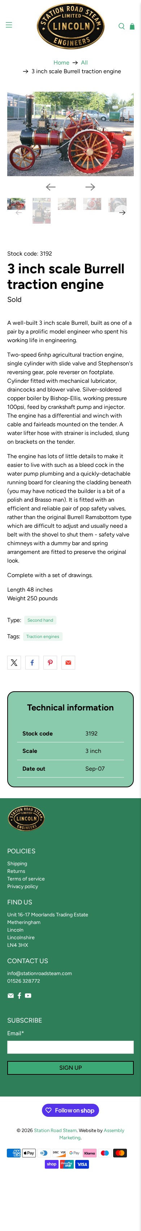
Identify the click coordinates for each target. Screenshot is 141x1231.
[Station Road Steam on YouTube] (28, 997)
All (84, 63)
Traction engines (42, 636)
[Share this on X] (14, 663)
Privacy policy (22, 886)
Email (15, 1033)
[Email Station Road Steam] (10, 997)
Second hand (40, 620)
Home (61, 63)
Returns (16, 871)
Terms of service (26, 879)
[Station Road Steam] (70, 26)
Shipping (17, 864)
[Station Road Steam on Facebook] (19, 997)
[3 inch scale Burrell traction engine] (70, 134)
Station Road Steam (55, 1130)
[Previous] (50, 187)
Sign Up (70, 1067)
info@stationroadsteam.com (39, 973)
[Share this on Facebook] (32, 663)
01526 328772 (23, 981)
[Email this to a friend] (68, 663)
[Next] (90, 187)
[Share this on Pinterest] (50, 663)
